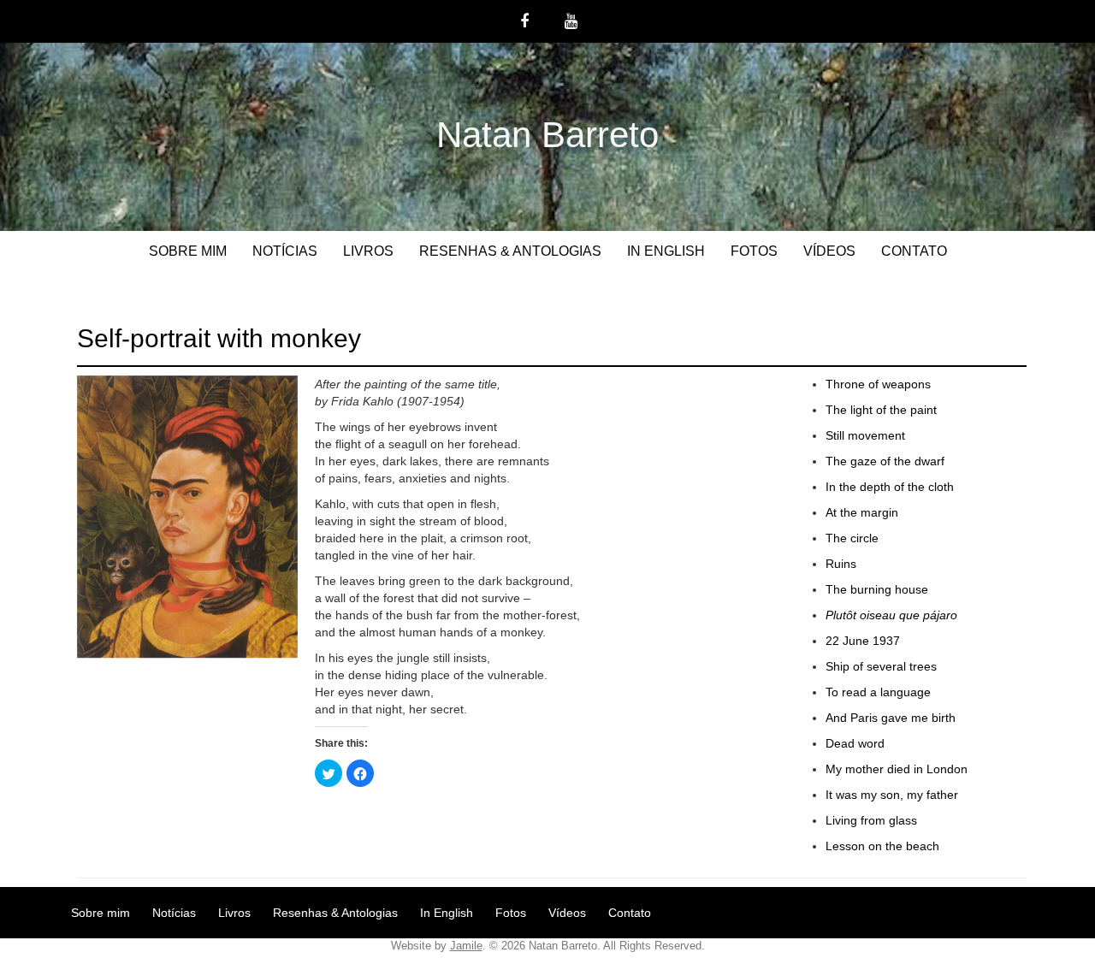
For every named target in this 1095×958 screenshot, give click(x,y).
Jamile (466, 945)
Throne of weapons (878, 384)
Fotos (754, 251)
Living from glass (871, 820)
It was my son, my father (892, 794)
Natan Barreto (547, 135)
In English (666, 251)
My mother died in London (897, 769)
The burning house (877, 589)
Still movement (865, 435)
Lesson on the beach (882, 846)
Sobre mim (188, 251)
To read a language (878, 692)
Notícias (284, 251)
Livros (368, 251)
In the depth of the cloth (890, 487)
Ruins (841, 564)
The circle (852, 538)
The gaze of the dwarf (885, 461)
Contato (914, 251)
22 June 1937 (863, 641)
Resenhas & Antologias (510, 251)
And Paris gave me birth (891, 717)
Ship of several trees (881, 666)
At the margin (862, 512)
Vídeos (829, 251)
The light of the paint (881, 410)
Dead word (855, 743)
